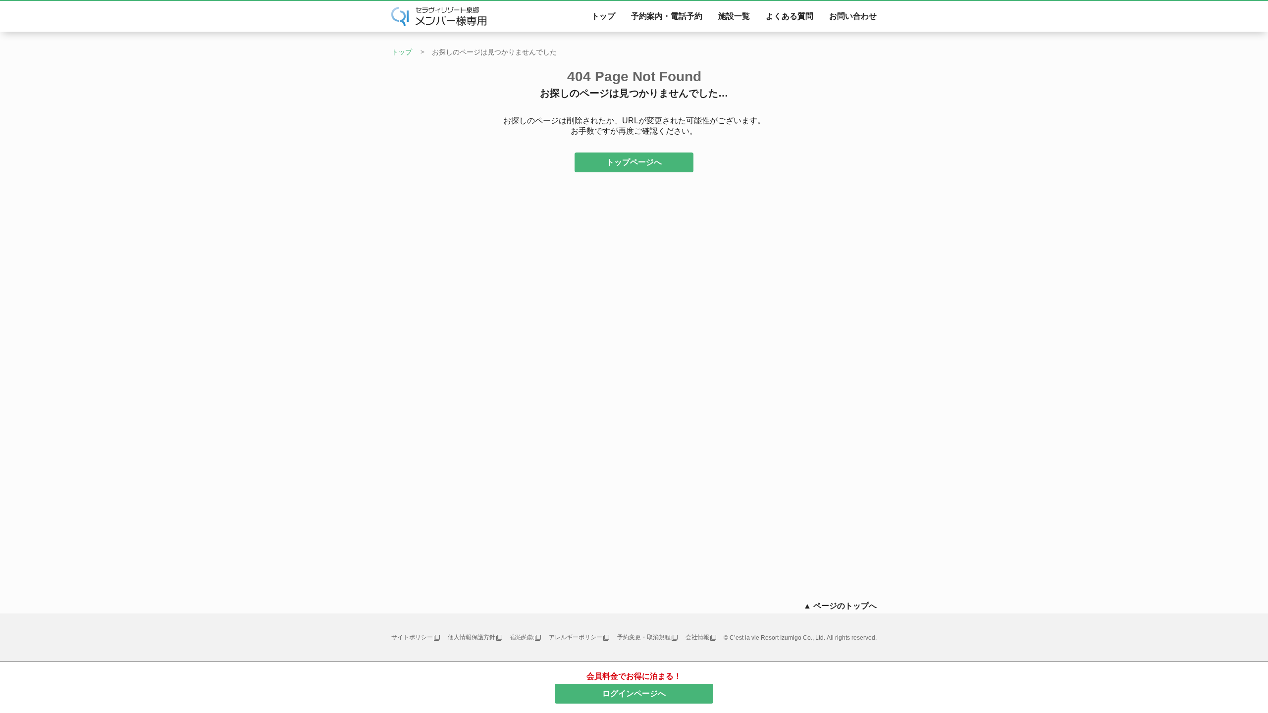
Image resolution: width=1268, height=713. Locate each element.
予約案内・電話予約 (666, 16)
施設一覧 (734, 16)
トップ (603, 16)
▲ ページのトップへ (840, 606)
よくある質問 (789, 16)
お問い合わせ (853, 16)
